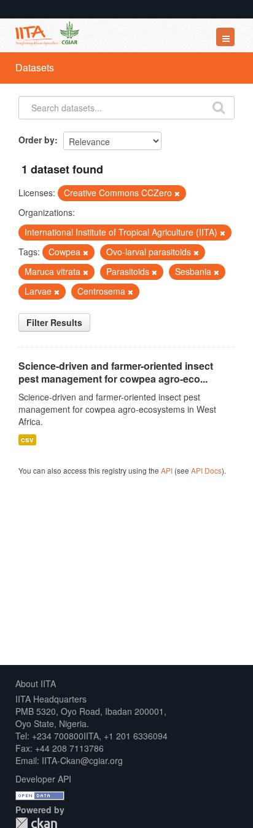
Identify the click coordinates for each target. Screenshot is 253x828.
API (167, 470)
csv (27, 439)
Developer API (43, 779)
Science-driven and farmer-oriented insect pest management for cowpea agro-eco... (115, 372)
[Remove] (177, 193)
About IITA (35, 683)
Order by (36, 139)
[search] (218, 106)
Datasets (34, 67)
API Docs (206, 470)
